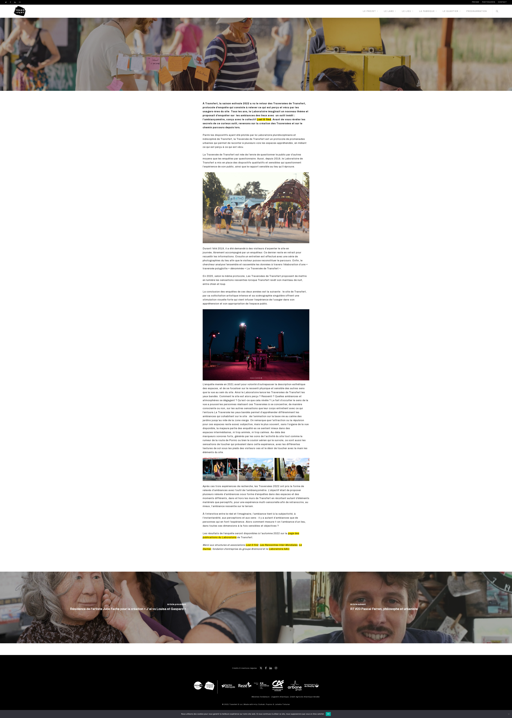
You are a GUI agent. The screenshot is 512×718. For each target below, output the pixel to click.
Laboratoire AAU (279, 549)
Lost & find (264, 119)
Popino (269, 704)
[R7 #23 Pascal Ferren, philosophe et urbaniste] (384, 607)
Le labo (256, 88)
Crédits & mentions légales (244, 668)
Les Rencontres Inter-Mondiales (278, 545)
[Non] (508, 714)
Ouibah (261, 704)
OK (328, 714)
